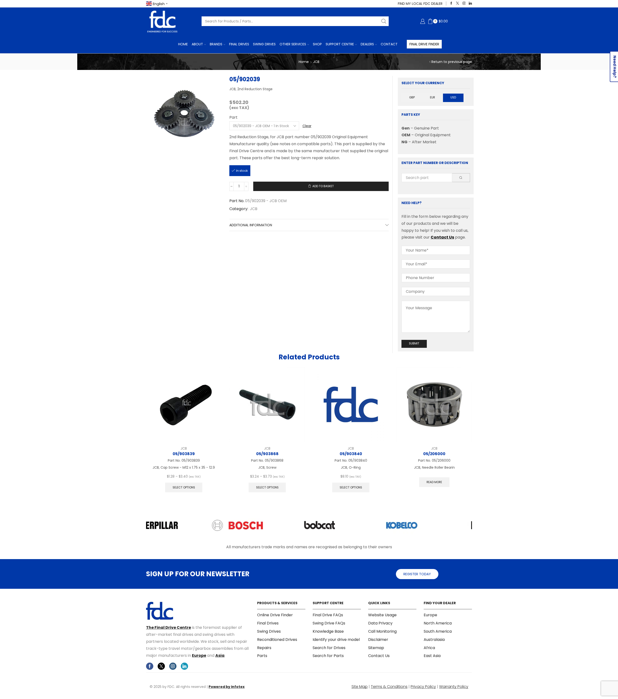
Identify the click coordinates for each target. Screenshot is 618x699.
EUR (432, 97)
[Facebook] (451, 3)
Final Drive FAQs (328, 615)
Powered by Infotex (227, 686)
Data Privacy (380, 623)
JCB (316, 61)
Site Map (359, 686)
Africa (429, 648)
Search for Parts (328, 655)
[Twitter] (457, 3)
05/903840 (351, 454)
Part (233, 117)
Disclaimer (378, 639)
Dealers (367, 44)
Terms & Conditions (389, 686)
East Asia (432, 655)
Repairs (264, 648)
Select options (184, 487)
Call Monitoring (382, 631)
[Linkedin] (470, 3)
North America (438, 623)
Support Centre (340, 44)
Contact (389, 44)
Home (183, 44)
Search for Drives (329, 648)
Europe (199, 655)
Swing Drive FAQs (329, 623)
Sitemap (376, 648)
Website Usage (382, 615)
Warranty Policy (453, 686)
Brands (216, 44)
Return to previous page (451, 61)
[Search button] (384, 21)
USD (453, 97)
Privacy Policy (423, 686)
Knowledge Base (328, 631)
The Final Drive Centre (168, 627)
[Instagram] (464, 3)
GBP (412, 97)
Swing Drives (264, 44)
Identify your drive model (336, 639)
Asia (220, 655)
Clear (306, 125)
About (197, 44)
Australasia (434, 639)
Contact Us (442, 237)
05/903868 (267, 454)
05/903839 (184, 454)
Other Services (293, 44)
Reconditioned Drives (277, 639)
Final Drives (239, 44)
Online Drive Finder (275, 615)
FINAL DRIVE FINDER (424, 44)
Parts (262, 655)
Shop (317, 44)
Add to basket (323, 186)
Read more (434, 482)
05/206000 (434, 454)
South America (438, 631)
